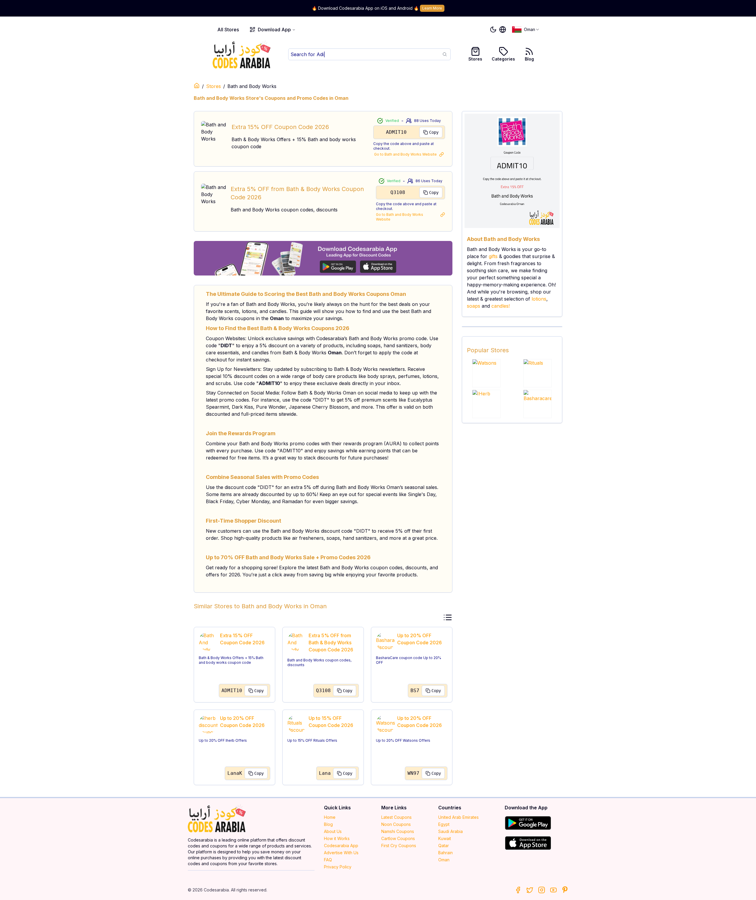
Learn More (432, 8)
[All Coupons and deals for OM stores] (323, 258)
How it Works (337, 838)
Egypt (443, 824)
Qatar (443, 845)
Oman (443, 859)
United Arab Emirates (458, 817)
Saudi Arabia (450, 831)
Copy (434, 132)
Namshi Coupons (397, 831)
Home (329, 817)
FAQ (328, 859)
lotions (539, 299)
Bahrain (445, 852)
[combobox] (526, 29)
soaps (473, 306)
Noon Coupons (396, 824)
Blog (529, 58)
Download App (274, 29)
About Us (333, 831)
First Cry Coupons (398, 845)
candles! (500, 306)
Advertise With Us (341, 852)
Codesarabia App (341, 845)
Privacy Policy (337, 866)
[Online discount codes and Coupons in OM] (197, 86)
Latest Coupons (396, 817)
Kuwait (444, 838)
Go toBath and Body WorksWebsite (405, 154)
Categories (503, 58)
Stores (475, 58)
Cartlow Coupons (398, 838)
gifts (493, 256)
